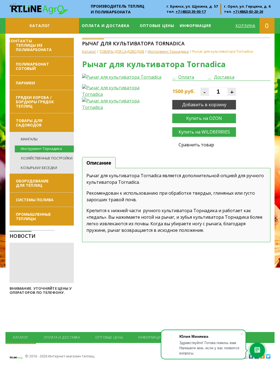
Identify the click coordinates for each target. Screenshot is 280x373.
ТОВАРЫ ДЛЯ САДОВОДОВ (29, 123)
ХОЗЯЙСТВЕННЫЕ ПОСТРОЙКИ (46, 158)
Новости (23, 236)
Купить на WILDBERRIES (204, 132)
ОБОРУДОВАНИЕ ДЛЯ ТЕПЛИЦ (32, 183)
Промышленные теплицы (33, 216)
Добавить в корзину (204, 105)
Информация (195, 25)
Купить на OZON (204, 118)
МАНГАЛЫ (29, 139)
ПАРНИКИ (25, 82)
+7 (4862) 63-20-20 (248, 11)
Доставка (224, 77)
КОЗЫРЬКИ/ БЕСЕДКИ (39, 167)
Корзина (245, 25)
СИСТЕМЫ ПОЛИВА (35, 199)
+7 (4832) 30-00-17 (191, 11)
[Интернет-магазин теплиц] (39, 6)
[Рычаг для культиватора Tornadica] (123, 77)
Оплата (186, 77)
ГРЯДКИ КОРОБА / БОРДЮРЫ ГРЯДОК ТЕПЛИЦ (35, 102)
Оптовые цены (157, 25)
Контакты (20, 40)
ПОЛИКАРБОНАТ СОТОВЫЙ (32, 66)
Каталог (40, 25)
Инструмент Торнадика (41, 148)
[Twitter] (268, 356)
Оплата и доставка (106, 25)
